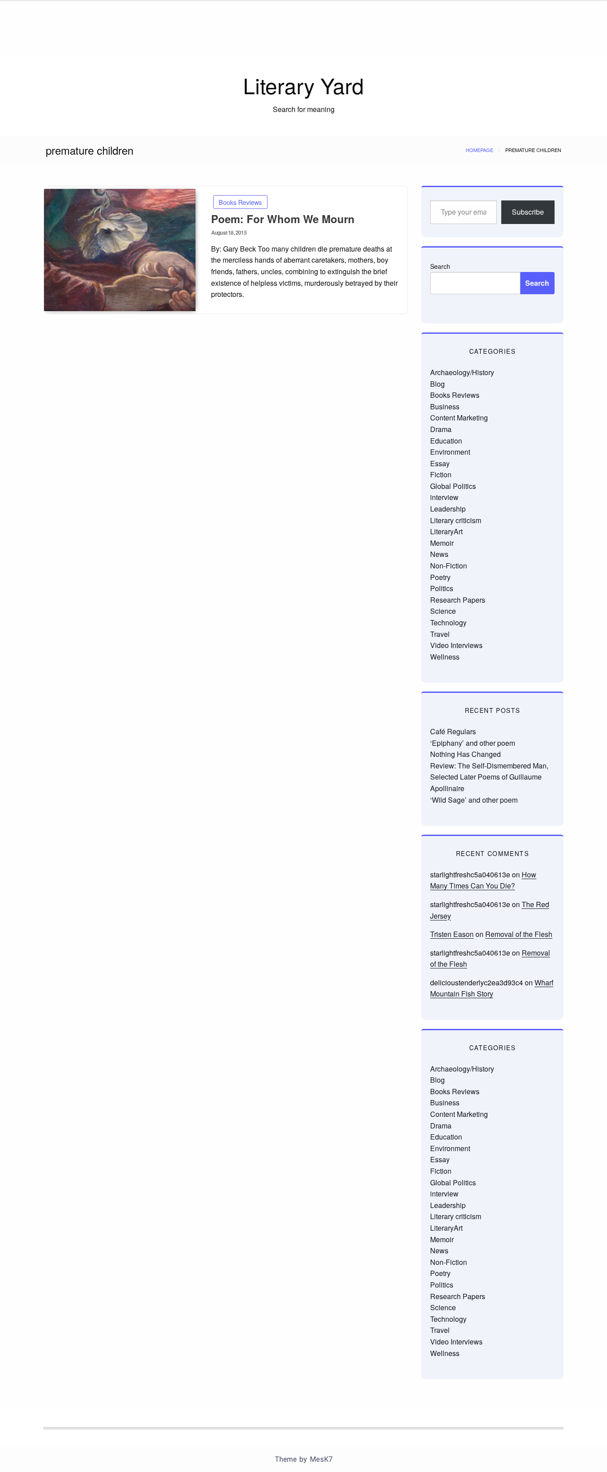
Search (440, 266)
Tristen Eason (452, 934)
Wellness (444, 657)
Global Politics (453, 486)
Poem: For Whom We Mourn (283, 218)
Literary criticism (455, 520)
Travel (440, 634)
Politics (441, 588)
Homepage (479, 149)
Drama (440, 429)
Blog (437, 384)
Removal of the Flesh (518, 934)
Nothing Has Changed (465, 754)
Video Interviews (456, 645)
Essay (440, 463)
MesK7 (321, 1459)
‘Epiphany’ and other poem (472, 743)
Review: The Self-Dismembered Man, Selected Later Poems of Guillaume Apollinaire (489, 776)
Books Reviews (240, 202)
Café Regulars (453, 731)
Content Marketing (459, 417)
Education (446, 441)
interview (444, 497)
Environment (450, 452)
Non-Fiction (448, 565)
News (439, 554)
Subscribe (528, 212)
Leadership (448, 509)
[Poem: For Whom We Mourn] (120, 250)
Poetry (440, 577)
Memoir (442, 543)
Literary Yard (303, 85)
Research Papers (457, 600)
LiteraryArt (446, 531)
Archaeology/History (462, 372)
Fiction (440, 474)
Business (444, 406)
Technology (448, 622)
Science (443, 611)
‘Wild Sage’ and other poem (474, 800)
